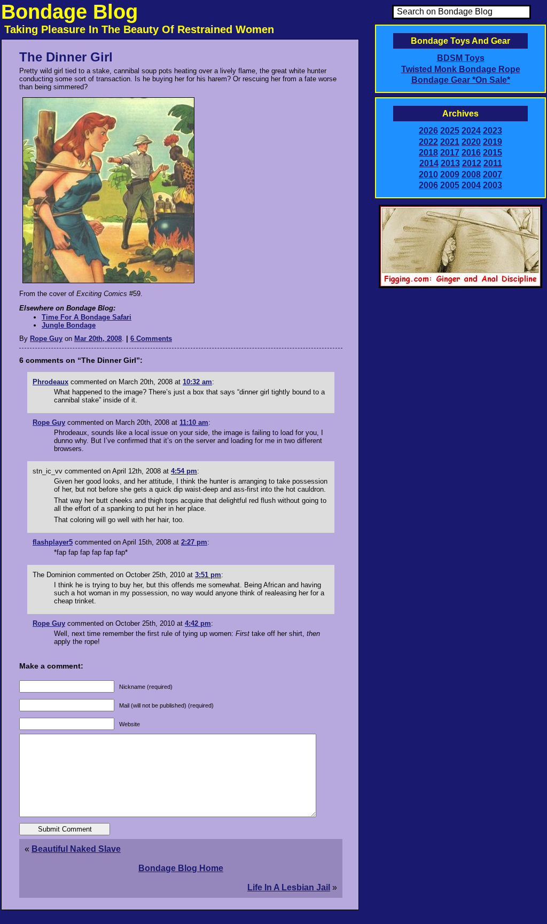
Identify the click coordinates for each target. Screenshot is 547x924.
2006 (428, 185)
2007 (492, 174)
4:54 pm (184, 471)
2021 (449, 141)
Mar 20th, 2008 (98, 339)
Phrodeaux (50, 382)
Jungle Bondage (69, 325)
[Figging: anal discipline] (460, 286)
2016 (471, 152)
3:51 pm (208, 575)
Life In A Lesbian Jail (288, 887)
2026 (428, 130)
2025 (449, 130)
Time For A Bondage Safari (86, 317)
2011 (492, 163)
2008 (471, 174)
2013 (450, 163)
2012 (471, 163)
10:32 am (197, 382)
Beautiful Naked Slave (76, 848)
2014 (429, 163)
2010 (428, 174)
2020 (471, 141)
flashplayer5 (53, 542)
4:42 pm (198, 623)
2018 (428, 152)
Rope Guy (46, 339)
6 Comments (151, 339)
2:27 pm (194, 542)
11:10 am (193, 422)
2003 (492, 185)
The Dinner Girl (66, 57)
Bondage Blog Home (180, 868)
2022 (428, 141)
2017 (449, 152)
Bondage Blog (69, 12)
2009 (449, 174)
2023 (492, 130)
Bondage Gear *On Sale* (460, 79)
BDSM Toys (461, 58)
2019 (492, 141)
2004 (471, 185)
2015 (492, 152)
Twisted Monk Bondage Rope (460, 69)
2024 (471, 130)
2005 (449, 185)
